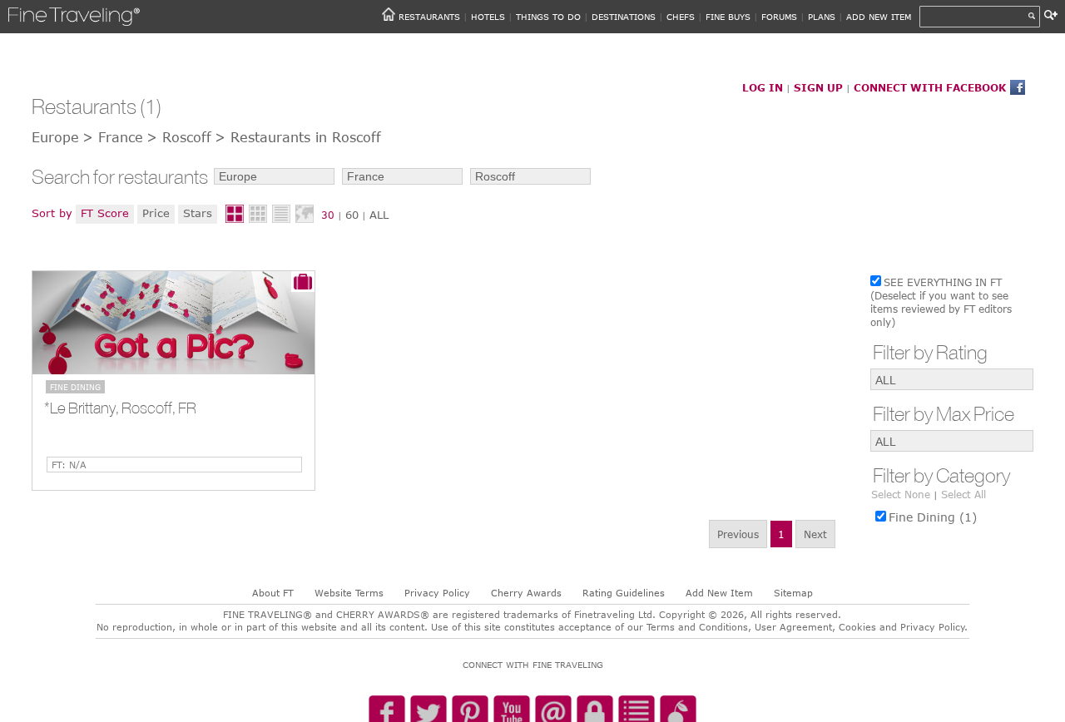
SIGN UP (818, 87)
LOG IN (762, 87)
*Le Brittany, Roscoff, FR (120, 407)
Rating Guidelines (623, 592)
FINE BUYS (728, 17)
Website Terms (349, 592)
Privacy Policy (437, 592)
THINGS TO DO (548, 17)
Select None (900, 494)
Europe (55, 137)
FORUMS (779, 17)
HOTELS (488, 17)
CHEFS (680, 17)
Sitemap (793, 592)
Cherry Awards (526, 592)
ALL (379, 214)
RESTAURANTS (429, 17)
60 (352, 214)
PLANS (821, 17)
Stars (197, 213)
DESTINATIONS (624, 17)
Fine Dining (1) (933, 517)
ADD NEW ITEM (878, 17)
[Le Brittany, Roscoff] (173, 322)
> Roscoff (178, 137)
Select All (963, 494)
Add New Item (719, 592)
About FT (273, 592)
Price (156, 213)
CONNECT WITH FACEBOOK (930, 87)
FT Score (105, 213)
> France (112, 137)
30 (327, 214)
